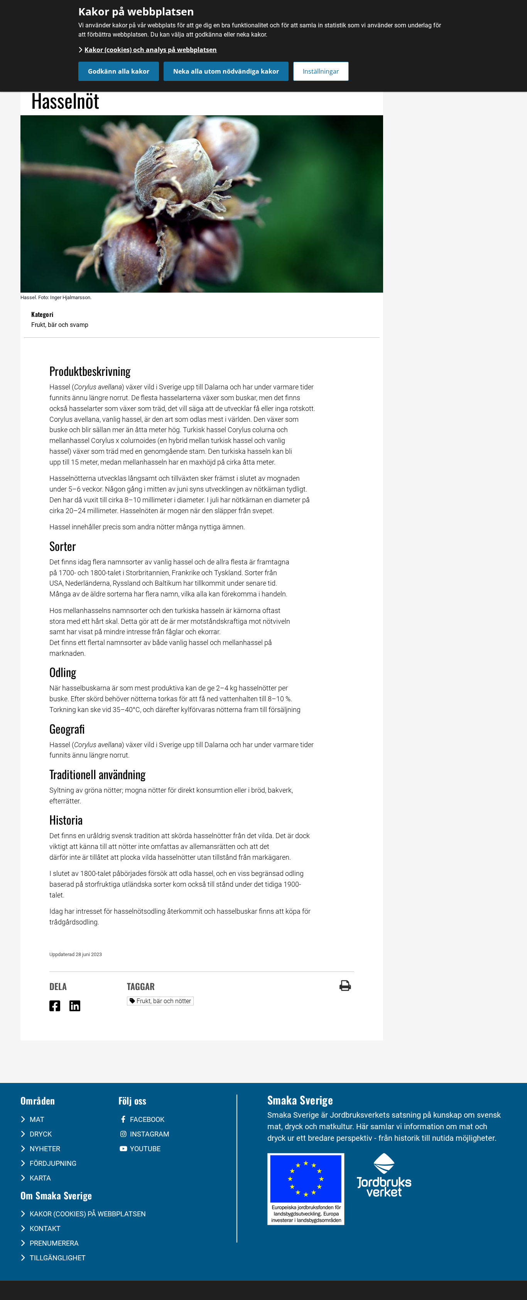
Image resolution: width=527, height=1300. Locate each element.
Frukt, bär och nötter (165, 1001)
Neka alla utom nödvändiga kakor (226, 71)
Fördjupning (52, 1163)
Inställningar (321, 71)
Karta (39, 1178)
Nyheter (44, 1149)
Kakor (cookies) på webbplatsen (87, 1214)
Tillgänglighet (57, 1258)
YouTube (144, 1149)
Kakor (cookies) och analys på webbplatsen (150, 49)
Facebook (146, 1119)
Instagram (148, 1134)
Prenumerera (53, 1243)
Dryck (40, 1134)
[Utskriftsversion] (345, 989)
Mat (36, 1119)
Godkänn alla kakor (118, 71)
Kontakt (44, 1228)
